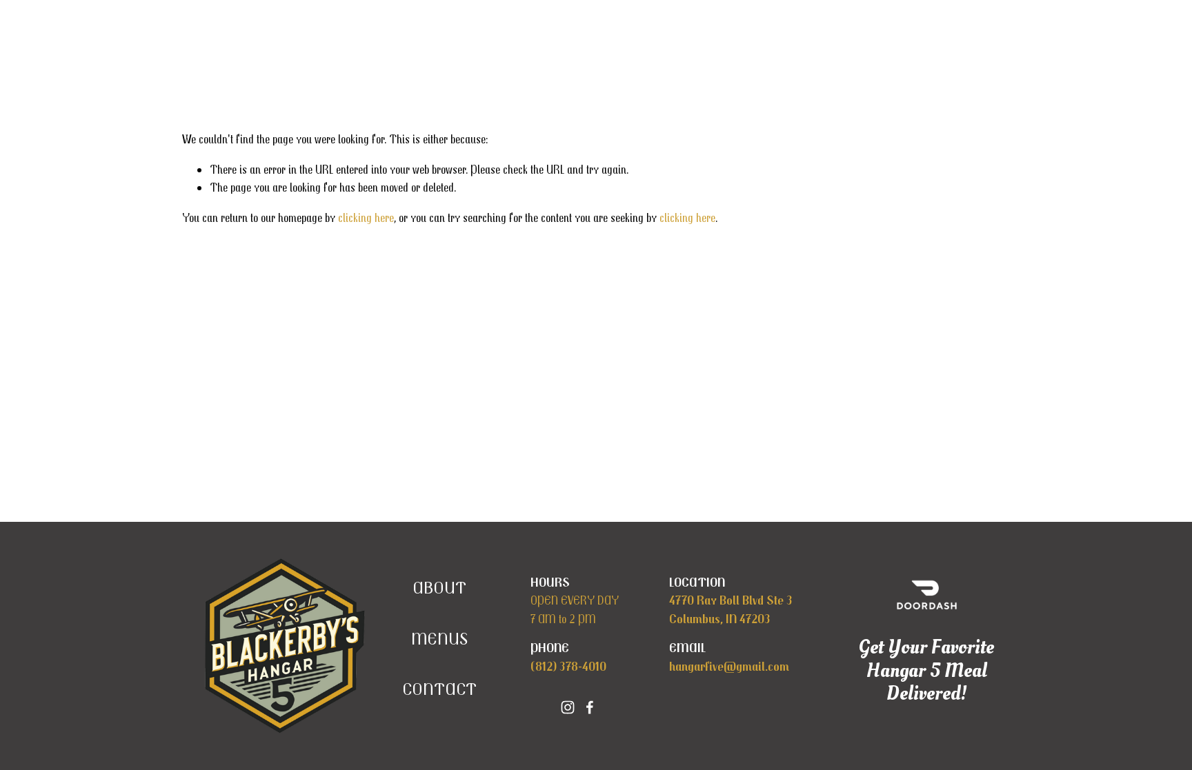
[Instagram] (568, 707)
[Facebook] (590, 707)
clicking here (366, 217)
